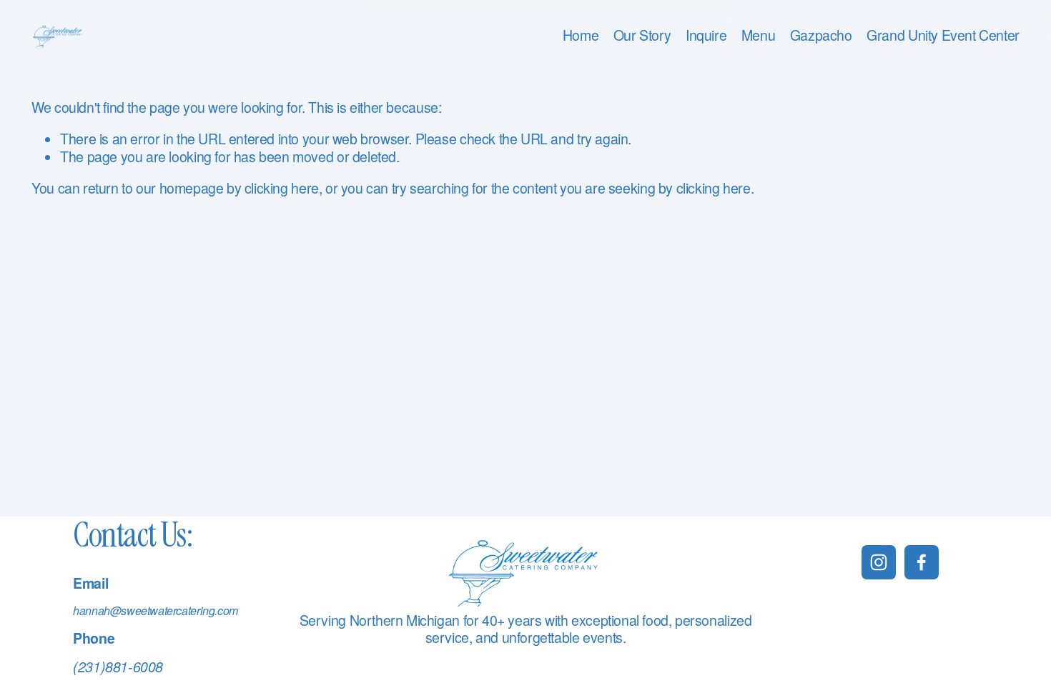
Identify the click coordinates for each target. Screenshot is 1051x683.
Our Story (642, 36)
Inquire (706, 36)
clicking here (282, 188)
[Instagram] (879, 562)
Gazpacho (821, 36)
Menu (758, 36)
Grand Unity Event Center (943, 36)
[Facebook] (921, 562)
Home (580, 36)
